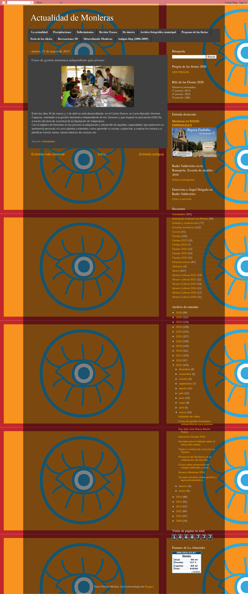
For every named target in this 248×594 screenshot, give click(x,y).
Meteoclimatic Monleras (98, 39)
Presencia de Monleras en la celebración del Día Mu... (194, 458)
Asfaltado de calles (189, 416)
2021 (179, 336)
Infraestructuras (181, 262)
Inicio (102, 154)
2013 (179, 501)
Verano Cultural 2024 (184, 288)
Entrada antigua (151, 154)
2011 (179, 511)
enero (182, 491)
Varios (175, 270)
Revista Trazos (108, 32)
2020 (179, 341)
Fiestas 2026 (179, 257)
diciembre (185, 369)
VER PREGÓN (180, 72)
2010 (179, 516)
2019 (179, 346)
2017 (179, 355)
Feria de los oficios (41, 39)
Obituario (177, 266)
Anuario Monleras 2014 (191, 472)
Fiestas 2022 (179, 240)
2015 (179, 365)
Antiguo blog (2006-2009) (133, 39)
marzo (183, 412)
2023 (179, 327)
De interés (129, 32)
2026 (179, 312)
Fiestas (176, 236)
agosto (183, 388)
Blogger (149, 586)
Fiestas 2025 (179, 253)
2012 (179, 506)
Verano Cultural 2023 (184, 284)
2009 (179, 521)
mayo (182, 402)
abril (182, 407)
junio (182, 398)
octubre (183, 379)
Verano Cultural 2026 (184, 297)
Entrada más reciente (48, 154)
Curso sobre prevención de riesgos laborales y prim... (194, 466)
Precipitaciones (62, 32)
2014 (179, 497)
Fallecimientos (85, 32)
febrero (183, 486)
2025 (179, 317)
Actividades (48, 141)
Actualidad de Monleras (72, 17)
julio (181, 393)
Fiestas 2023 (179, 244)
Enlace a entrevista (181, 199)
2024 (179, 322)
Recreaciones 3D (68, 39)
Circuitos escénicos (183, 227)
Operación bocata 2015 (191, 436)
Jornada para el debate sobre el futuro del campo (196, 443)
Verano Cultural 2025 (184, 292)
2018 (179, 350)
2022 (179, 331)
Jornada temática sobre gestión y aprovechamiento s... (197, 479)
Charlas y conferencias (185, 223)
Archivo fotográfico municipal (158, 32)
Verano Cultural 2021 (184, 275)
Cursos (176, 231)
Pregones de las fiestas (195, 32)
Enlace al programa (183, 179)
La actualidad (39, 32)
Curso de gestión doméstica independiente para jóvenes (195, 423)
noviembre (185, 374)
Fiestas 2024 (179, 249)
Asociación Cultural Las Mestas (190, 218)
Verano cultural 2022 (184, 279)
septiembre (186, 383)
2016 (179, 360)
